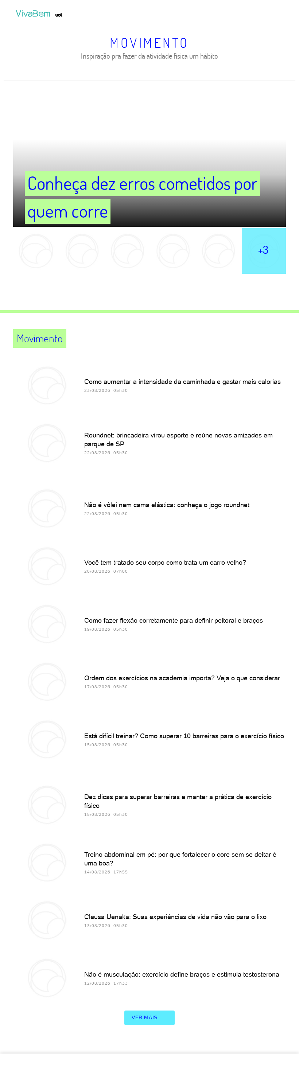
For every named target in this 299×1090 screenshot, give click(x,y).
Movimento (149, 42)
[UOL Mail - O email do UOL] (248, 13)
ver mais (145, 1017)
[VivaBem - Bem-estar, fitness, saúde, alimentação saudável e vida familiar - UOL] (34, 13)
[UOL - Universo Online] (58, 15)
